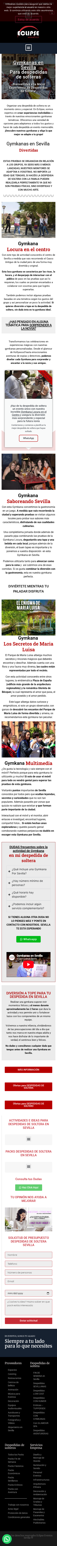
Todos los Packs (16, 1454)
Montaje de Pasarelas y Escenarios (39, 1512)
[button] (28, 47)
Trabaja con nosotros (18, 1504)
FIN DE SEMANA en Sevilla (39, 1375)
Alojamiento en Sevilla (15, 1429)
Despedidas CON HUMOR (39, 1399)
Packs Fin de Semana (14, 1460)
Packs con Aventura (13, 1490)
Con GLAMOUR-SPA (41, 1425)
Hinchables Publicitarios (39, 1521)
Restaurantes (14, 1378)
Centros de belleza (13, 1384)
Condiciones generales (19, 1517)
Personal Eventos (37, 1474)
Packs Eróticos (15, 1485)
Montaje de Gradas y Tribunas (38, 1501)
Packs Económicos (14, 1472)
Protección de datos (18, 1513)
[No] (52, 12)
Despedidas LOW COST (39, 1392)
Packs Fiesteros (15, 1466)
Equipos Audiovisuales (15, 1407)
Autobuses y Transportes (14, 1414)
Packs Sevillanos (13, 1479)
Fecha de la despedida (18, 1288)
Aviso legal (13, 1509)
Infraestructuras (41, 1479)
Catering (12, 1374)
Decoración (13, 1401)
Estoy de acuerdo (28, 19)
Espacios (12, 1370)
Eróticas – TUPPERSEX (39, 1407)
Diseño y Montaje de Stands (38, 1457)
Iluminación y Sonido (39, 1467)
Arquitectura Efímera (39, 1485)
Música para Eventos (14, 1395)
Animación (13, 1389)
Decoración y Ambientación (40, 1493)
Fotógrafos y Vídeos (14, 1421)
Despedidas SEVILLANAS (39, 1385)
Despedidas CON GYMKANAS (39, 1415)
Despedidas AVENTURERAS (40, 1432)
